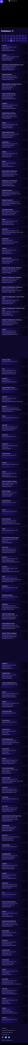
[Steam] (3, 1037)
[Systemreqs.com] (15, 1)
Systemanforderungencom (7, 1032)
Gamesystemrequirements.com (8, 1030)
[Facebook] (9, 1037)
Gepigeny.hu (4, 1028)
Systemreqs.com (5, 1034)
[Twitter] (6, 1037)
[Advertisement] (14, 15)
